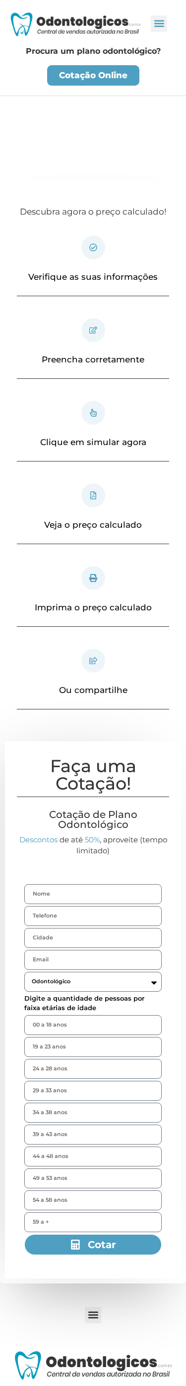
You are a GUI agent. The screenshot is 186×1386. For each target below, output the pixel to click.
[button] (159, 23)
